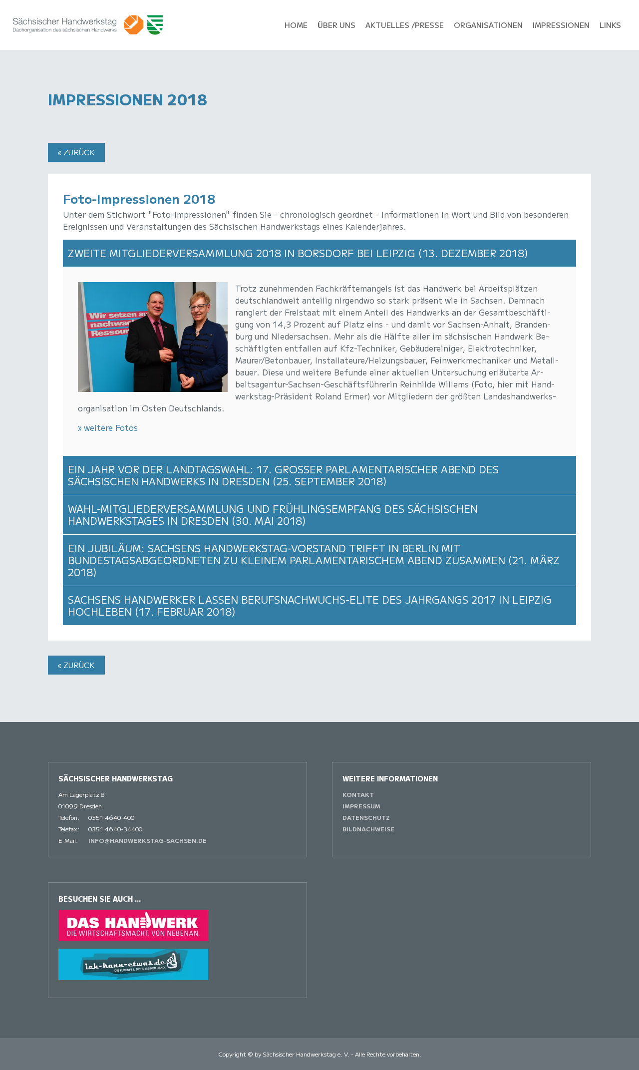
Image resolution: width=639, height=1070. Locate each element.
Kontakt (358, 794)
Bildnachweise (368, 828)
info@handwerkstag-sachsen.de (147, 840)
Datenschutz (366, 817)
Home (296, 24)
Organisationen (488, 24)
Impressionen (561, 24)
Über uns (336, 24)
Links (610, 24)
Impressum (361, 805)
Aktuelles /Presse (404, 24)
